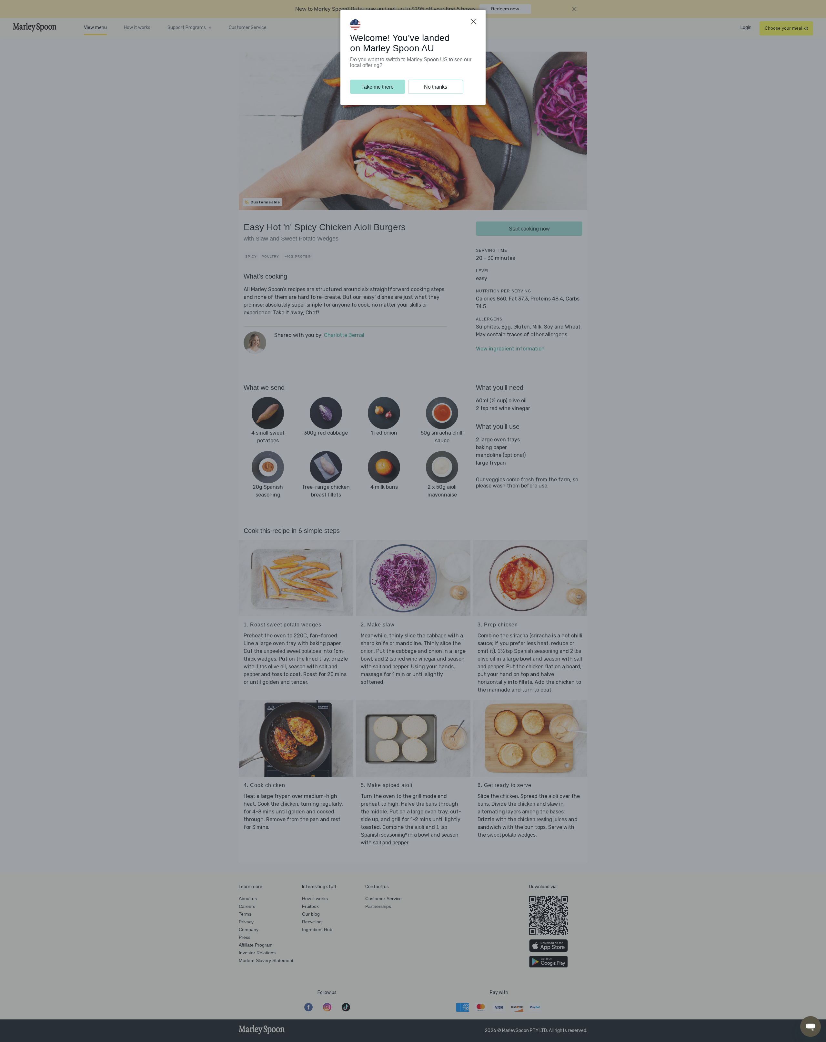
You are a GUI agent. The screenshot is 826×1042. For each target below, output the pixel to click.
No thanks (435, 87)
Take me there (377, 87)
